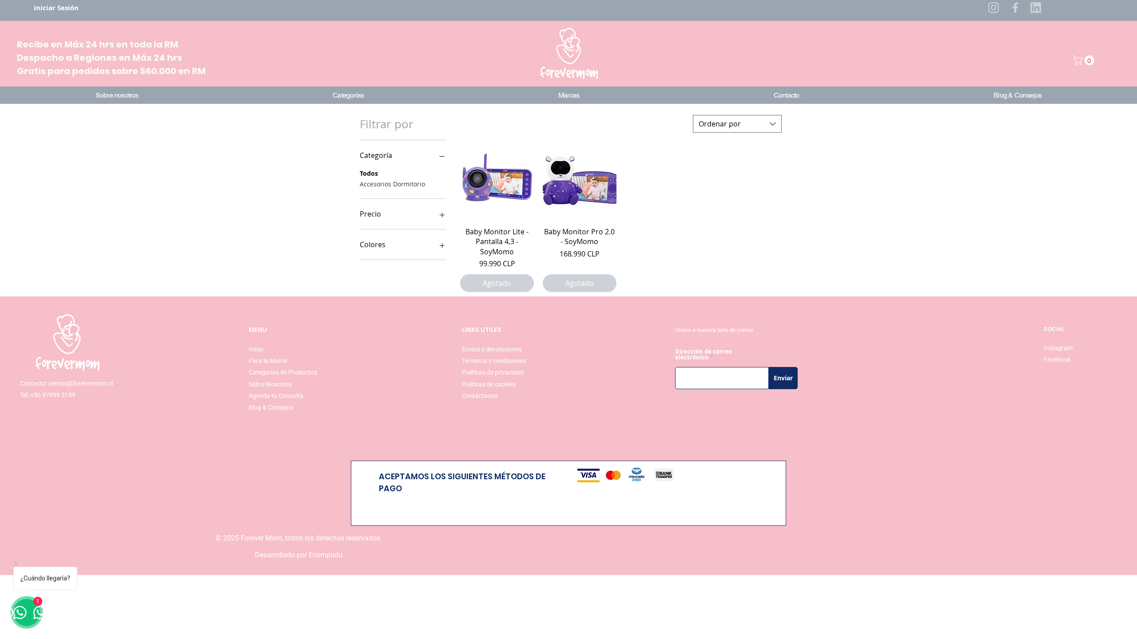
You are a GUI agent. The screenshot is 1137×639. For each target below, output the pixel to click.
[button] (1085, 60)
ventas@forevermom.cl (80, 383)
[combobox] (737, 124)
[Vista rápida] (497, 183)
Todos (369, 173)
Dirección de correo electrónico (703, 354)
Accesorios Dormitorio (392, 184)
